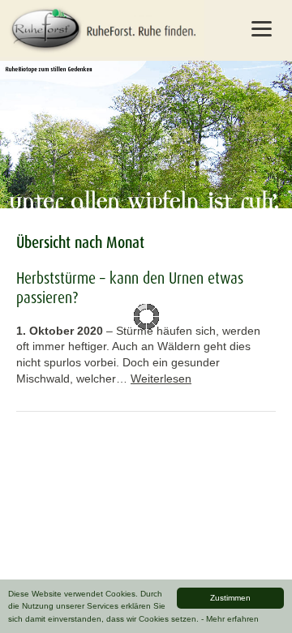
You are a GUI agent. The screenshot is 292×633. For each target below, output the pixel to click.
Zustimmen (230, 597)
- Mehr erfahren (230, 618)
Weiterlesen (161, 378)
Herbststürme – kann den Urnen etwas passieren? (129, 287)
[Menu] (261, 28)
